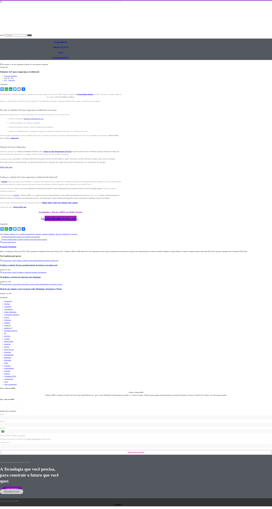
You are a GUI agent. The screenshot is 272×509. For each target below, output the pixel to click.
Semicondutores (60, 42)
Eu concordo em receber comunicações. (13, 435)
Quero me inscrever (136, 452)
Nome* (2, 414)
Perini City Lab (9, 349)
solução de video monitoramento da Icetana (58, 151)
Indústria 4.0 (8, 328)
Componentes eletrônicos (11, 315)
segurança (38, 234)
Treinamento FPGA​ (60, 58)
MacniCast (7, 344)
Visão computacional (10, 384)
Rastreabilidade (8, 355)
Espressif (16, 195)
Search (2, 35)
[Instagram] (10, 405)
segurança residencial (48, 234)
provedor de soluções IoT (27, 234)
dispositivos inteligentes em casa (33, 119)
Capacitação (7, 307)
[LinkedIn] (17, 405)
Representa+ (8, 357)
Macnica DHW (8, 341)
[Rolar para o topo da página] (0, 507)
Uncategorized (8, 379)
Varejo (6, 382)
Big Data (7, 304)
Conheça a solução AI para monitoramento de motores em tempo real (28, 265)
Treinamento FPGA (10, 376)
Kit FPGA (7, 336)
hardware (13, 234)
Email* (2, 421)
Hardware (7, 323)
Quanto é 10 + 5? (5, 442)
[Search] (29, 35)
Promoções (7, 352)
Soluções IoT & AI (60, 47)
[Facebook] (3, 405)
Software (7, 374)
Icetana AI (7, 325)
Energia (6, 317)
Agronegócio (8, 301)
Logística (7, 339)
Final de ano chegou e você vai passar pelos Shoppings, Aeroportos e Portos (31, 289)
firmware (6, 234)
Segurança (11, 80)
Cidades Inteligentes (10, 312)
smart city (58, 234)
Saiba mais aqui (6, 167)
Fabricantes (7, 320)
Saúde (6, 363)
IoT (5, 80)
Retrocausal (7, 360)
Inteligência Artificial (10, 331)
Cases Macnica (8, 309)
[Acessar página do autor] (8, 242)
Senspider (7, 371)
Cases (60, 52)
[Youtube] (23, 405)
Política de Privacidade (33, 439)
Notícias (6, 347)
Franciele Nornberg (10, 76)
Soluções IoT (66, 234)
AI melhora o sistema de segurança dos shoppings (20, 277)
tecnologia (74, 234)
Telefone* (3, 428)
